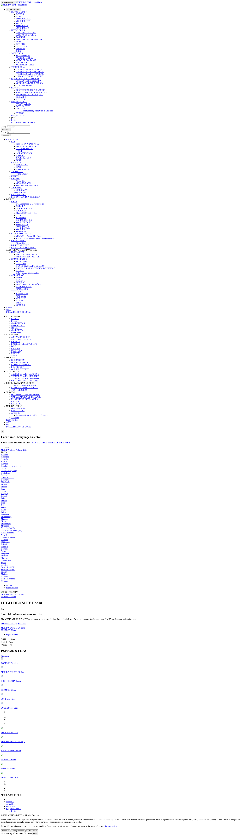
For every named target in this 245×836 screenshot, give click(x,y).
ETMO (19, 16)
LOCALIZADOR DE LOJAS (23, 122)
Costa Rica (5, 473)
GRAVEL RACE (23, 183)
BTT (13, 142)
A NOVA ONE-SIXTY (26, 32)
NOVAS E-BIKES (19, 12)
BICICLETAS (12, 139)
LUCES (19, 280)
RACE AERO (22, 165)
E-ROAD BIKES (18, 241)
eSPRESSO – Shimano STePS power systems (35, 238)
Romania (4, 549)
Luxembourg (6, 517)
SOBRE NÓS (17, 53)
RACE (19, 167)
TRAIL (19, 151)
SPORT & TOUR (23, 158)
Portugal (4, 546)
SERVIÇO (15, 88)
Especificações (12, 588)
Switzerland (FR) (8, 569)
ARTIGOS (20, 108)
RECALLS (21, 97)
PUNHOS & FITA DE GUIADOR (30, 266)
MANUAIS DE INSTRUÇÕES (29, 95)
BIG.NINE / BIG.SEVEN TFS (29, 39)
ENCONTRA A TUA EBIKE (23, 247)
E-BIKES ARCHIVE (20, 245)
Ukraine (4, 576)
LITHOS (20, 14)
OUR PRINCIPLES (24, 58)
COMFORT (21, 218)
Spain (3, 563)
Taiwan (4, 572)
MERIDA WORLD (19, 101)
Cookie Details (31, 831)
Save (35, 834)
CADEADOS (22, 289)
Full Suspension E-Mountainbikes (30, 204)
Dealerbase (10, 806)
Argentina (5, 457)
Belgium (4, 464)
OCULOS (20, 305)
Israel (3, 503)
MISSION (20, 49)
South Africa (6, 560)
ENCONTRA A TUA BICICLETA (25, 197)
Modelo (9, 585)
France (4, 489)
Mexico (4, 521)
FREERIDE (21, 211)
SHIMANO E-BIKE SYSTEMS (29, 76)
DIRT (18, 42)
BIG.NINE (20, 37)
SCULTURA (21, 46)
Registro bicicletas (13, 808)
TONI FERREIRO (24, 85)
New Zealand (6, 535)
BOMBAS (20, 282)
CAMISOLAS (22, 293)
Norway (4, 540)
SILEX (19, 51)
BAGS (19, 277)
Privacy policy (111, 826)
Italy (3, 505)
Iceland (4, 496)
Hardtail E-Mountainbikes (26, 213)
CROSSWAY (22, 190)
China (3, 468)
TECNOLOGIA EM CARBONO (30, 69)
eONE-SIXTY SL (23, 19)
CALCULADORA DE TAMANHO (31, 92)
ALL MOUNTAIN (24, 153)
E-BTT (14, 201)
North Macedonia (8, 537)
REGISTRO (21, 99)
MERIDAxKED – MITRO (27, 254)
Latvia (3, 512)
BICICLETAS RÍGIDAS (26, 146)
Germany (5, 491)
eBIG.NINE (21, 231)
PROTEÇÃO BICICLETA (27, 273)
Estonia (4, 484)
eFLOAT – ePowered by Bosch (29, 236)
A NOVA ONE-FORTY (26, 35)
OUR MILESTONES (25, 65)
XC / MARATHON (24, 149)
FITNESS (15, 176)
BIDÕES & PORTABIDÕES (28, 284)
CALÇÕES (21, 296)
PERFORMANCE (24, 220)
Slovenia (4, 558)
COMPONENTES (19, 259)
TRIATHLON (17, 172)
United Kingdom (8, 579)
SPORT (19, 215)
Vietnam (4, 581)
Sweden (4, 565)
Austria (4, 461)
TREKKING (16, 188)
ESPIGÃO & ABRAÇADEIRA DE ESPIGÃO (35, 268)
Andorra (4, 454)
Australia (4, 459)
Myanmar (5, 526)
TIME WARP (22, 174)
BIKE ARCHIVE (18, 195)
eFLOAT (20, 23)
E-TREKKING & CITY (21, 234)
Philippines (5, 542)
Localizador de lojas (9, 623)
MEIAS (19, 303)
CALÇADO (21, 298)
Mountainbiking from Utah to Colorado (37, 111)
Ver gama (5, 656)
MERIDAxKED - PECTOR (28, 257)
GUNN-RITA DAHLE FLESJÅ (29, 83)
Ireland (4, 500)
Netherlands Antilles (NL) (11, 530)
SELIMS (20, 270)
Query (3, 127)
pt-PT (8, 422)
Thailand (4, 574)
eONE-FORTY (22, 28)
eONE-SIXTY (22, 26)
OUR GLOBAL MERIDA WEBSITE (50, 442)
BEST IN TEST (23, 106)
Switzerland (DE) (8, 567)
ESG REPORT (22, 62)
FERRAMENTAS (24, 287)
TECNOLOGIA (18, 67)
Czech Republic (7, 477)
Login (13, 120)
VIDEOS (20, 113)
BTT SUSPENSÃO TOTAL (28, 144)
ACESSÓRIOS (17, 275)
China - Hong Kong (9, 471)
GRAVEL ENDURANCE (27, 185)
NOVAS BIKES (18, 30)
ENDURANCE (22, 169)
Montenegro (6, 523)
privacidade (10, 804)
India (3, 498)
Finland (4, 487)
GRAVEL (15, 178)
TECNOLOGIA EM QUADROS (30, 74)
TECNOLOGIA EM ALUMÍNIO (30, 72)
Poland (4, 544)
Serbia (3, 551)
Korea (3, 510)
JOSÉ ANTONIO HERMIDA (28, 81)
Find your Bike (17, 115)
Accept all (5, 831)
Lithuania (5, 514)
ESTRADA (16, 162)
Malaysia (4, 519)
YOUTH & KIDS (18, 192)
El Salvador (5, 482)
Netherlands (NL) (8, 528)
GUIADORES (22, 261)
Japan (3, 507)
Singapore (5, 553)
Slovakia (4, 556)
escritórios (10, 802)
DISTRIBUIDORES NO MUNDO (30, 90)
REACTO (20, 44)
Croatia (4, 475)
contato (9, 799)
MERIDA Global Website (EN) (14, 450)
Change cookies (18, 831)
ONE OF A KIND (23, 104)
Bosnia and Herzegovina (11, 466)
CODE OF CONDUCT (26, 60)
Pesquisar (5, 130)
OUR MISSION (23, 55)
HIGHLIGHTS (17, 252)
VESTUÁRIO (17, 291)
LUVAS (19, 300)
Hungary (4, 494)
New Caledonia (7, 533)
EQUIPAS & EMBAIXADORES (25, 78)
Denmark (5, 480)
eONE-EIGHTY (23, 21)
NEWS (9, 307)
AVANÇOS (21, 264)
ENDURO (20, 155)
